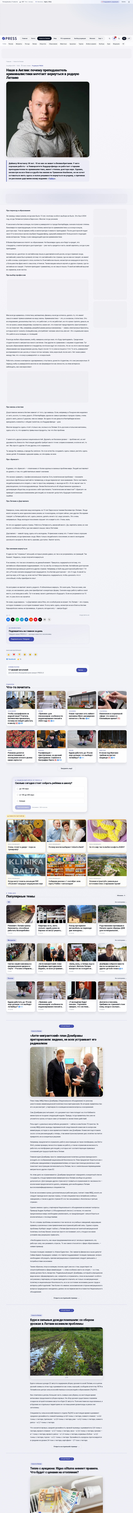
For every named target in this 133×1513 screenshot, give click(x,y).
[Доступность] (129, 1)
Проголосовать (23, 807)
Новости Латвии (44, 38)
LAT (129, 38)
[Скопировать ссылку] (49, 619)
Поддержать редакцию (110, 2)
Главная (24, 38)
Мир (55, 38)
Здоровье (73, 44)
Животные (63, 44)
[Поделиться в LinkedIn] (26, 619)
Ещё (100, 38)
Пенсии (11, 44)
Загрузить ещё (66, 768)
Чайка (51, 178)
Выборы (101, 44)
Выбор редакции (80, 38)
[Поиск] (109, 38)
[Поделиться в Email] (45, 619)
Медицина (116, 44)
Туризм (81, 44)
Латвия (34, 44)
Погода (27, 44)
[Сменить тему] (119, 38)
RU (124, 38)
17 (9, 615)
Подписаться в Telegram (21, 639)
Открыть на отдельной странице (66, 1298)
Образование (53, 44)
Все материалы (121, 902)
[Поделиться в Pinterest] (35, 619)
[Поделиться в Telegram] (22, 619)
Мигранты (19, 44)
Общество (43, 44)
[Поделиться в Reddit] (31, 619)
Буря (108, 44)
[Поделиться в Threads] (40, 619)
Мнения (92, 38)
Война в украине (91, 44)
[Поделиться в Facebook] (8, 619)
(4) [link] (49, 721)
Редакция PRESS (37, 65)
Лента (33, 38)
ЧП (123, 44)
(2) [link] (16, 723)
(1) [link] (119, 718)
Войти (124, 1)
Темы (4, 44)
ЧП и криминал (65, 38)
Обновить (121, 895)
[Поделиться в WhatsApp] (17, 619)
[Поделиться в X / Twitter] (13, 619)
